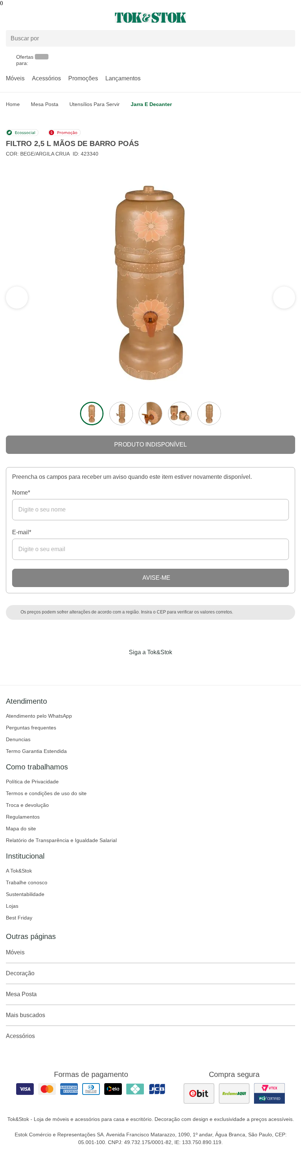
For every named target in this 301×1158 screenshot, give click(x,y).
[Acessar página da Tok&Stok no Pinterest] (161, 667)
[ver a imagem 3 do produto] (150, 413)
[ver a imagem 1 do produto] (92, 413)
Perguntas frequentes (31, 728)
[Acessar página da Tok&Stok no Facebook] (120, 667)
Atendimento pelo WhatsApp (39, 716)
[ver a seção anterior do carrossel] (284, 298)
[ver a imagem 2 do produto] (121, 413)
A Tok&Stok (19, 871)
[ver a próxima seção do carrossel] (17, 298)
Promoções (83, 78)
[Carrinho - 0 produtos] (290, 17)
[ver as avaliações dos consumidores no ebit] (199, 1093)
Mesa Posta (44, 104)
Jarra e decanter (151, 104)
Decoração (20, 973)
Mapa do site (21, 828)
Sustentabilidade (25, 894)
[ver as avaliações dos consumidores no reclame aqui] (234, 1093)
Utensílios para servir (94, 104)
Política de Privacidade (32, 781)
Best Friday (19, 918)
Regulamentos (23, 817)
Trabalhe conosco (26, 882)
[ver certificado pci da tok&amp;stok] (269, 1093)
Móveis (15, 78)
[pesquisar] (286, 38)
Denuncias (18, 739)
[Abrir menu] (50, 17)
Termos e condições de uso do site (46, 793)
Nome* (21, 492)
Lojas (12, 906)
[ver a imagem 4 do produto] (180, 413)
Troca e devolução (27, 805)
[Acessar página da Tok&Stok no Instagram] (140, 667)
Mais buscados (25, 1015)
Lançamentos (123, 78)
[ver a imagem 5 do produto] (209, 413)
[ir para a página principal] (150, 17)
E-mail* (21, 532)
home (13, 104)
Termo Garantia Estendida (36, 751)
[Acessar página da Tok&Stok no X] (181, 667)
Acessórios (46, 78)
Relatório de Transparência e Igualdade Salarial (61, 840)
